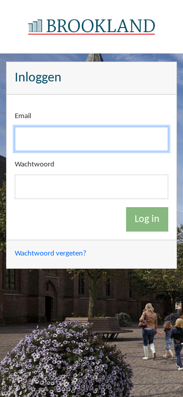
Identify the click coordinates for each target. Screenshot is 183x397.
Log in (147, 219)
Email (23, 116)
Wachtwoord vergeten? (50, 254)
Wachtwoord (34, 164)
